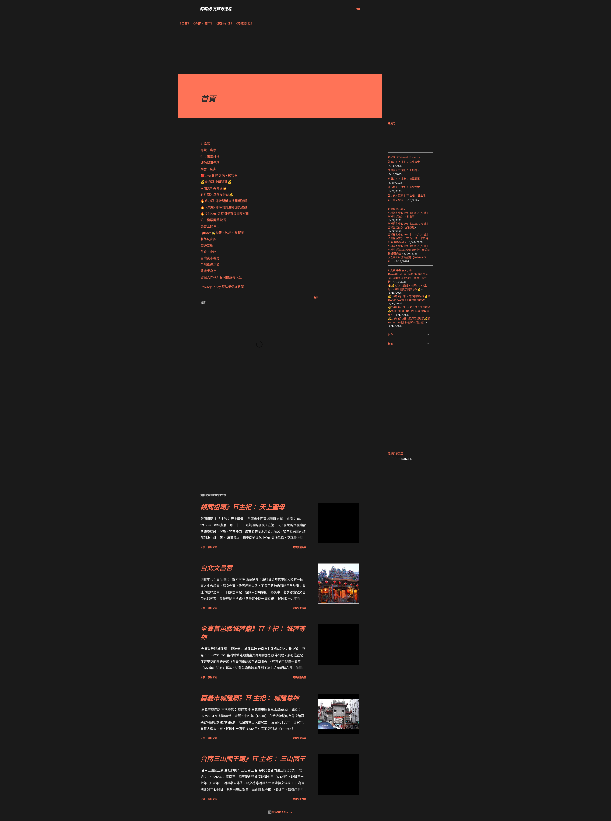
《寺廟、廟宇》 (203, 24)
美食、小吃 (208, 252)
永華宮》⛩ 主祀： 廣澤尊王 (404, 178)
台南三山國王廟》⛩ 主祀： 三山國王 (252, 758)
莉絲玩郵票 (208, 239)
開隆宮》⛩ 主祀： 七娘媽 (402, 170)
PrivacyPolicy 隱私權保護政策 (222, 287)
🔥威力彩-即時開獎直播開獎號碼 (223, 201)
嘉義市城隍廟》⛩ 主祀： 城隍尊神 (249, 697)
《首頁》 (184, 24)
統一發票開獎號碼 (213, 220)
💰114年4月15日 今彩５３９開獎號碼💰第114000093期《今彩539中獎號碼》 (409, 311)
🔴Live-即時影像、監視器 (219, 175)
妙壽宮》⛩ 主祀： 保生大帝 (404, 161)
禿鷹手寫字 (208, 271)
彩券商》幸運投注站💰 (216, 195)
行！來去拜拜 (210, 156)
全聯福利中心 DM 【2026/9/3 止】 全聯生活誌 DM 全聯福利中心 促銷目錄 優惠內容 (409, 249)
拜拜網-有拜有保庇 (216, 8)
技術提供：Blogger (282, 812)
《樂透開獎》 (244, 24)
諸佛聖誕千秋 (210, 163)
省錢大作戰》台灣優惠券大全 (221, 277)
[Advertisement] (273, 51)
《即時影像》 (224, 24)
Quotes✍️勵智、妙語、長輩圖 (222, 233)
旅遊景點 (206, 245)
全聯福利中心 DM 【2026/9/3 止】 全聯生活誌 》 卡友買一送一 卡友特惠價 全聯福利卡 (408, 238)
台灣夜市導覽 (210, 258)
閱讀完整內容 (299, 547)
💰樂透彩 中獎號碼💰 (216, 182)
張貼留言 (212, 547)
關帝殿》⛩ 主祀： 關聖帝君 (404, 187)
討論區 (205, 144)
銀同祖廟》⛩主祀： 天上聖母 (242, 506)
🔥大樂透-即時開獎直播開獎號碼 (223, 207)
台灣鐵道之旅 (210, 265)
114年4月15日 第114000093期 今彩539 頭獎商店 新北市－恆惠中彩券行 (408, 277)
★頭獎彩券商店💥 (214, 188)
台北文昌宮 (216, 567)
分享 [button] (316, 297)
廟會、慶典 (208, 169)
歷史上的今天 (210, 226)
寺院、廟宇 (208, 150)
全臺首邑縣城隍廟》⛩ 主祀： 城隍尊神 (252, 632)
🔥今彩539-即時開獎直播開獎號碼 (224, 214)
